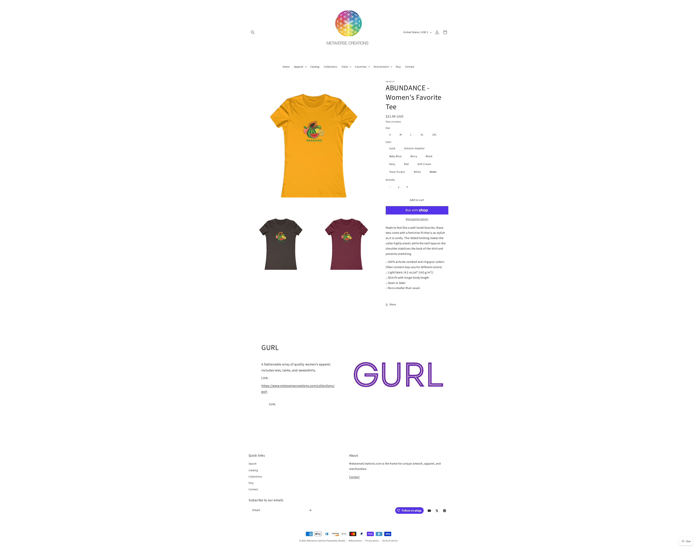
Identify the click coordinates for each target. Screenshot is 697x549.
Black (429, 156)
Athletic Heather (414, 148)
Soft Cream (424, 164)
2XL (434, 134)
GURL (272, 404)
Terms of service (390, 540)
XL (422, 134)
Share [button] (392, 304)
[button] (253, 32)
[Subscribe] (310, 510)
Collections (255, 476)
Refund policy (355, 540)
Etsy (251, 483)
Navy (392, 164)
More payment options (417, 219)
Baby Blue (395, 156)
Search (253, 463)
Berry (414, 156)
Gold (392, 148)
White (417, 171)
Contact (253, 489)
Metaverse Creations (316, 540)
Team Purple (397, 171)
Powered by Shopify (336, 540)
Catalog (253, 470)
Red (406, 164)
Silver (435, 172)
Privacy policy (372, 540)
